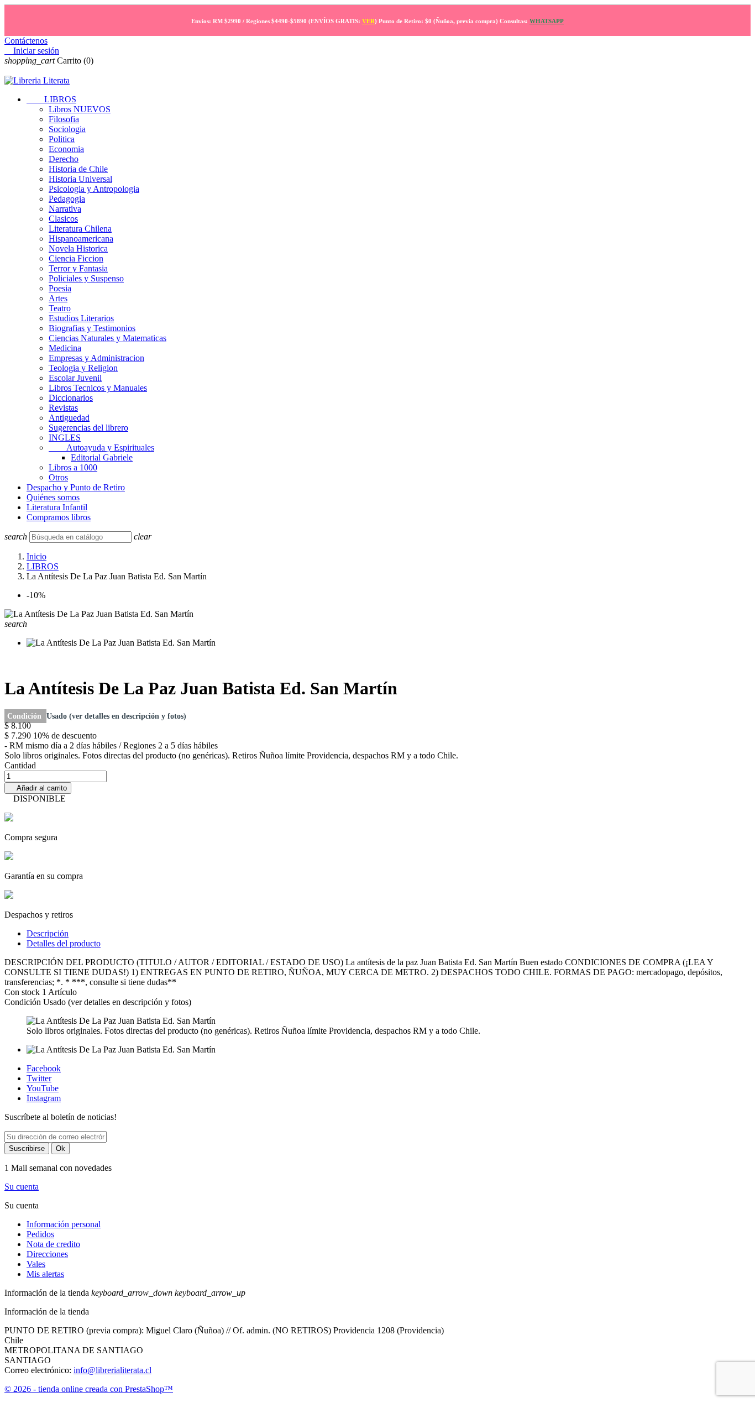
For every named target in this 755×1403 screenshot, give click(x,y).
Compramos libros (59, 517)
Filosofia (64, 119)
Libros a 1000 (73, 467)
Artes (58, 298)
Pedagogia (67, 198)
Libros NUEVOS (80, 109)
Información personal (64, 1224)
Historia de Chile (78, 169)
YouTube (43, 1088)
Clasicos (63, 218)
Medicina (65, 348)
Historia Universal (80, 179)
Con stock (23, 992)
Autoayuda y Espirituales (101, 447)
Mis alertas (45, 1274)
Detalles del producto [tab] (64, 943)
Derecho (63, 159)
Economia (66, 149)
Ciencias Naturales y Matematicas (107, 338)
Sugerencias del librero (88, 427)
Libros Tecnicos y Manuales (98, 387)
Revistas (63, 407)
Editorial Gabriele (102, 457)
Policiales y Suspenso (86, 278)
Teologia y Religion (83, 368)
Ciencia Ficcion (76, 258)
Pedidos (40, 1234)
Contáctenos (26, 40)
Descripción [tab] (48, 933)
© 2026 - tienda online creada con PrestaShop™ (88, 1389)
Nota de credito (53, 1244)
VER (368, 21)
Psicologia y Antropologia (94, 188)
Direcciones (47, 1254)
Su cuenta (21, 1186)
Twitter (39, 1078)
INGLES (65, 437)
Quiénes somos (53, 497)
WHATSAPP (546, 21)
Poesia (60, 288)
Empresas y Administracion (96, 358)
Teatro (60, 308)
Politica (62, 139)
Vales (36, 1264)
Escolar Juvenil (75, 378)
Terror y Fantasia (78, 268)
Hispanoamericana (81, 238)
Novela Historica (78, 248)
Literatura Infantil (57, 507)
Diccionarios (71, 397)
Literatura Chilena (80, 228)
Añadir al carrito (38, 788)
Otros (58, 477)
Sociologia (67, 129)
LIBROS (51, 99)
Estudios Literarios (81, 318)
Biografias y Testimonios (92, 328)
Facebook (44, 1068)
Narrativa (65, 208)
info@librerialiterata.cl (112, 1370)
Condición (25, 716)
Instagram (44, 1098)
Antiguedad (69, 417)
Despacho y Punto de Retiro (76, 487)
